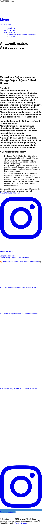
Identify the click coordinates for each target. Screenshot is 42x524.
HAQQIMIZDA (9, 32)
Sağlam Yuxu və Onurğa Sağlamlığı (22, 34)
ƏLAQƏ (12, 36)
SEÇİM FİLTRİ (9, 28)
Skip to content (5, 25)
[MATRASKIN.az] (5, 14)
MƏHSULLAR (9, 30)
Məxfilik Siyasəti (21, 523)
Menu (4, 19)
